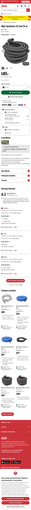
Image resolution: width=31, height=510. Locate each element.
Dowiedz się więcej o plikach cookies (16, 494)
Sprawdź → (16, 18)
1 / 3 (25, 63)
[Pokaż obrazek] (3, 68)
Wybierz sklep (8, 132)
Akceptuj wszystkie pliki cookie (15, 498)
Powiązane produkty (8, 175)
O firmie (3, 427)
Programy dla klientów (8, 431)
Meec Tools (4, 29)
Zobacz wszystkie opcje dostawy (12, 122)
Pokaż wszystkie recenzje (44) (15, 280)
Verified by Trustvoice (14, 285)
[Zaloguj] (17, 6)
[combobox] (15, 10)
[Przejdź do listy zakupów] (21, 6)
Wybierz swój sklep (7, 13)
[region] (15, 489)
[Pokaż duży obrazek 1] (15, 51)
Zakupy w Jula (5, 422)
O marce (4, 180)
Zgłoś (15, 227)
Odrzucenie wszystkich (15, 502)
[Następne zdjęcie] (28, 51)
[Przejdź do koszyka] (25, 6)
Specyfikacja (5, 171)
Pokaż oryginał (17, 212)
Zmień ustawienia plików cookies (16, 506)
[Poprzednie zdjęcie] (3, 51)
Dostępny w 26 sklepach (7, 328)
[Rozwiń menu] (29, 6)
